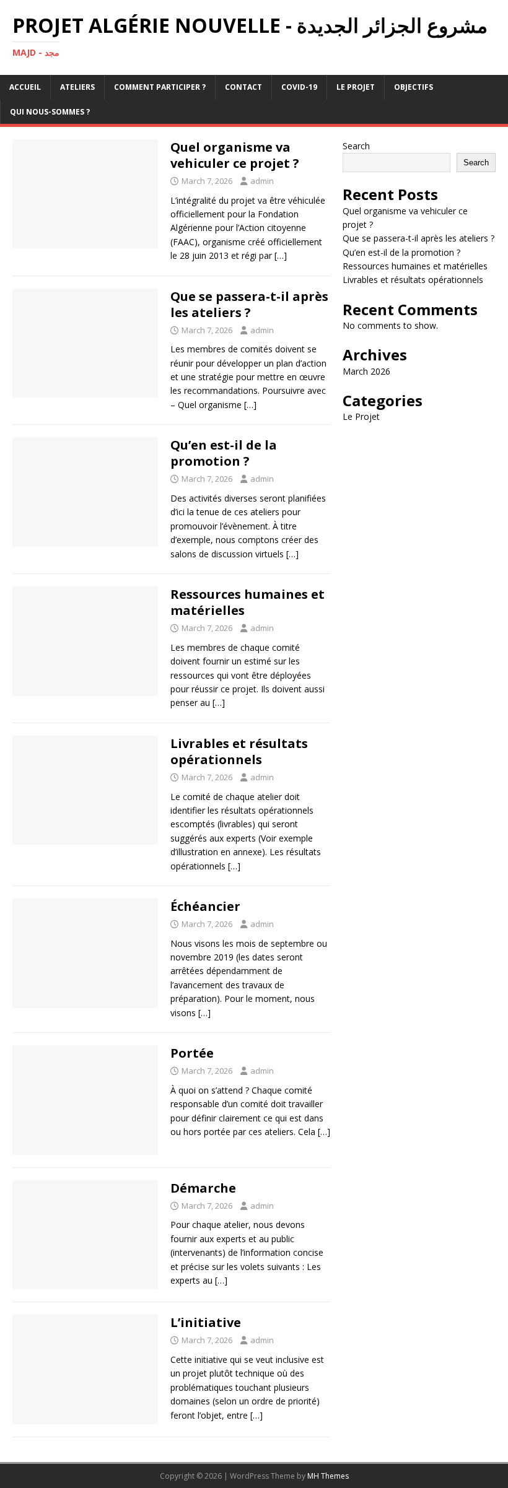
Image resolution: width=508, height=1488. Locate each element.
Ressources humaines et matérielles (247, 602)
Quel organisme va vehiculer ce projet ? (234, 155)
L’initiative (205, 1322)
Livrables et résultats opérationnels (239, 751)
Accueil (25, 87)
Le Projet (355, 87)
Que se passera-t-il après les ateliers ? (249, 304)
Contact (243, 87)
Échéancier (205, 906)
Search (356, 146)
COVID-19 (299, 87)
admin (262, 180)
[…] (280, 255)
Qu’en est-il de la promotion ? (223, 453)
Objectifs (413, 87)
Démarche (203, 1188)
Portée (192, 1053)
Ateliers (77, 87)
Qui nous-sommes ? (50, 112)
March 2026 (366, 371)
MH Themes (328, 1476)
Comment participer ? (160, 87)
